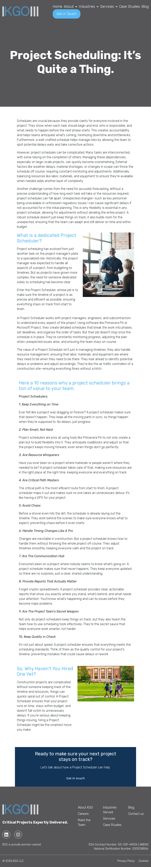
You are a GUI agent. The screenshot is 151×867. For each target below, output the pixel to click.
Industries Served (110, 810)
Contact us (136, 814)
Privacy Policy (126, 861)
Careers (83, 814)
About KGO (85, 807)
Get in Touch (66, 14)
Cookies (144, 861)
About (69, 6)
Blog (145, 6)
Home (57, 6)
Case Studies (129, 6)
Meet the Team (84, 822)
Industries (87, 6)
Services (107, 6)
